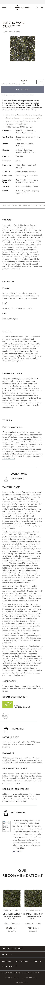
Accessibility (9, 966)
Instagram (22, 961)
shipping (12, 95)
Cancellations (32, 973)
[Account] (37, 7)
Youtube (6, 961)
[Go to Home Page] (4, 17)
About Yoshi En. (8, 459)
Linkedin (38, 961)
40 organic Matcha (21, 2)
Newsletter (22, 982)
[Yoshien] (22, 7)
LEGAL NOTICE (29, 977)
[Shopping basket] (41, 7)
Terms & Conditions (11, 973)
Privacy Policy (12, 977)
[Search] (9, 7)
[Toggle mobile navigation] (4, 8)
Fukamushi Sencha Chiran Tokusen (12, 916)
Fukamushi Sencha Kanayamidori (33, 916)
